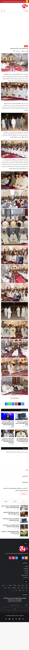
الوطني (14, 585)
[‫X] (19, 403)
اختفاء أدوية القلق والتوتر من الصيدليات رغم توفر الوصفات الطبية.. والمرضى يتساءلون (10, 506)
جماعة (22, 587)
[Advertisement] (14, 28)
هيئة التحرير (25, 51)
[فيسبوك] (22, 403)
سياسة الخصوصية (24, 575)
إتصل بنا (26, 573)
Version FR (25, 577)
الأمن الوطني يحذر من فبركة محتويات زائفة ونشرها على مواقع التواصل (13, 1)
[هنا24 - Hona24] (25, 6)
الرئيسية (26, 566)
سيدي (9, 587)
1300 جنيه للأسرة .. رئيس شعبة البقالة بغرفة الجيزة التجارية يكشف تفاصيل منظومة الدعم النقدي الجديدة (7, 424)
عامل (5, 587)
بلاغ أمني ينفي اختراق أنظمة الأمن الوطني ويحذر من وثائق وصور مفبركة (11, 513)
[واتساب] (9, 403)
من (16, 590)
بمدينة (3, 585)
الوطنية (10, 585)
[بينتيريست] (16, 403)
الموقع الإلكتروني (25, 482)
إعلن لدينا (26, 570)
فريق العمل (26, 568)
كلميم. (20, 590)
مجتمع (26, 46)
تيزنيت (26, 587)
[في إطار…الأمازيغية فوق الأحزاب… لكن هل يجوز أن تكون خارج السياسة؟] (24, 534)
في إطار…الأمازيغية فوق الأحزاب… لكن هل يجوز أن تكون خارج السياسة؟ (10, 532)
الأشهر (23, 501)
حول (18, 587)
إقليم (22, 585)
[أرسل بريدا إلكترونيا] (22, 51)
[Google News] (14, 398)
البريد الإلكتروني (25, 476)
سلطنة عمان (14, 587)
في (23, 590)
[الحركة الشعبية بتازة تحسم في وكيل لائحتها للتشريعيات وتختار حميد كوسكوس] (24, 527)
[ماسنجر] (12, 403)
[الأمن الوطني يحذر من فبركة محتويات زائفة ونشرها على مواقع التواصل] (21, 416)
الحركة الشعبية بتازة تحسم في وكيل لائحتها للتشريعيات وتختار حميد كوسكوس (11, 525)
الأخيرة (15, 501)
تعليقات (5, 501)
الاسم (26, 470)
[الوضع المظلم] (4, 11)
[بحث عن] (1, 11)
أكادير (26, 585)
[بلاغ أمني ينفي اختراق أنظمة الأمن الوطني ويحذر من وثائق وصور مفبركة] (24, 514)
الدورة (19, 585)
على (26, 590)
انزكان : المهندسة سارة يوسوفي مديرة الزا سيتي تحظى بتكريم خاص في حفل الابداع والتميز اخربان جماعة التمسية (7, 440)
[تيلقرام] (6, 403)
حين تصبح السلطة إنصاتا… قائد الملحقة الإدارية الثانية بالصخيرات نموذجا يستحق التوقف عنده (22, 440)
